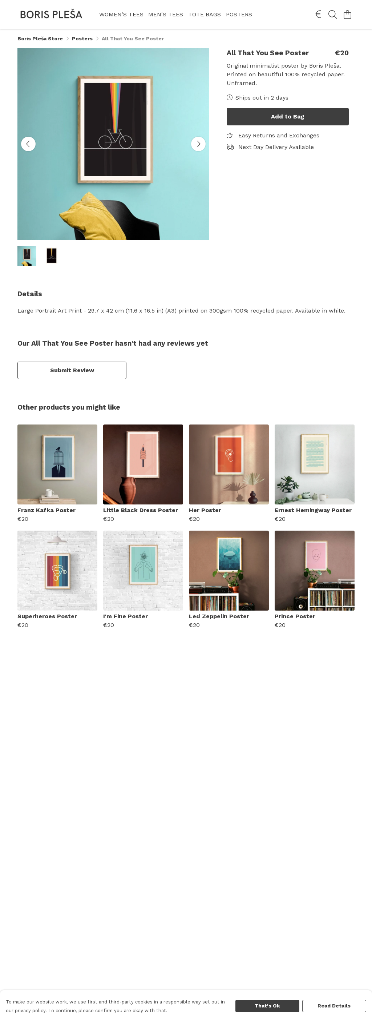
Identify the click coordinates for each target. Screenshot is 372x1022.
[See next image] (198, 144)
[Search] (333, 14)
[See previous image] (28, 144)
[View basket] (347, 14)
